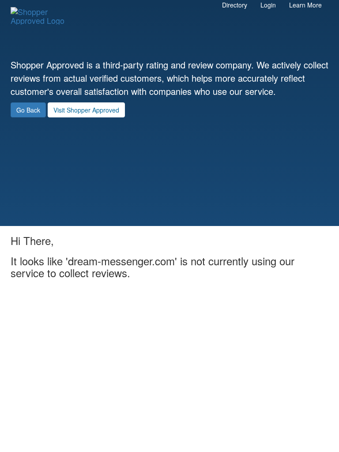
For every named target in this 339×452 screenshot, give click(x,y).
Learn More (305, 4)
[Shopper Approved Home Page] (41, 11)
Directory (234, 4)
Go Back (28, 109)
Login (268, 4)
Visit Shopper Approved (86, 109)
